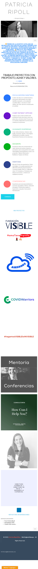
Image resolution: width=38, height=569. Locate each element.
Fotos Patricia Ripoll (9, 521)
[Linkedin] (19, 510)
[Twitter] (16, 547)
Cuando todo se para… (10, 524)
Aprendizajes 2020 (9, 522)
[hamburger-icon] (35, 40)
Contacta (8, 196)
